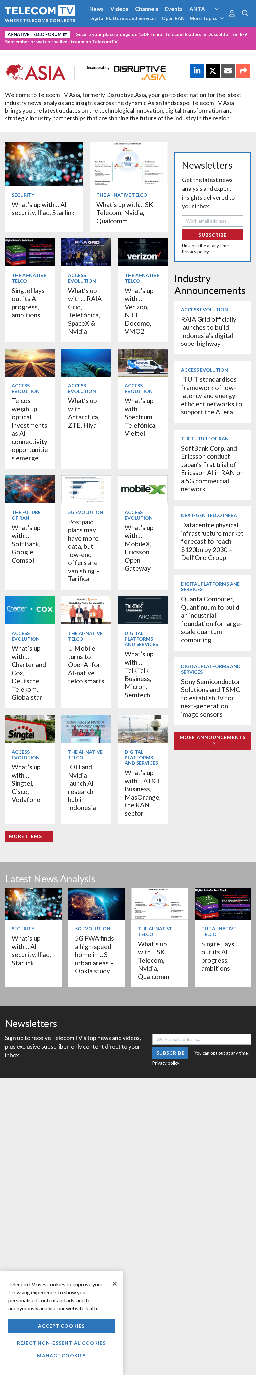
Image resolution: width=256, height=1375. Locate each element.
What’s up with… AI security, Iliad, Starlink (43, 208)
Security (17, 44)
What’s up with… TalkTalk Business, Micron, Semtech (139, 674)
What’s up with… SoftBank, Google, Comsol (26, 544)
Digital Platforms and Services (123, 18)
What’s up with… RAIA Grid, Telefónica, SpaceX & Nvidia (85, 311)
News (96, 8)
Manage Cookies (61, 1355)
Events (174, 8)
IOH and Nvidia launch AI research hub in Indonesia (82, 787)
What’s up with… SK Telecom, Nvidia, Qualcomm (124, 213)
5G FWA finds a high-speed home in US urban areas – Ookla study (94, 954)
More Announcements (213, 737)
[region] (61, 1323)
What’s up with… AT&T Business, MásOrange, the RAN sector (143, 793)
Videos (119, 8)
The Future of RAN (26, 515)
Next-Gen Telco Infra (209, 515)
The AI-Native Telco (121, 195)
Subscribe (212, 235)
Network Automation (80, 33)
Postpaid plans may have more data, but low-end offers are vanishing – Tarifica (84, 550)
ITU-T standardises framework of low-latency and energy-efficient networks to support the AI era (211, 395)
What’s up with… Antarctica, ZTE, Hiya (83, 413)
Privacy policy (195, 251)
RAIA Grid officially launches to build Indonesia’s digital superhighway (208, 331)
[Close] (114, 1283)
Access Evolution (27, 33)
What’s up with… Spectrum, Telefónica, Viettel (141, 417)
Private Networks (209, 33)
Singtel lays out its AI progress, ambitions (28, 303)
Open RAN (173, 18)
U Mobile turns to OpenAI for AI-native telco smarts (86, 664)
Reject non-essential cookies (61, 1343)
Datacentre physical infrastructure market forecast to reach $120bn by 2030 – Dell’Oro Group (212, 541)
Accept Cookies (61, 1326)
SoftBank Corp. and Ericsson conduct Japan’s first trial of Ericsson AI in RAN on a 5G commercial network (212, 468)
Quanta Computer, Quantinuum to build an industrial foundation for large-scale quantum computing (211, 619)
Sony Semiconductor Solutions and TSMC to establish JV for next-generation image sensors (211, 698)
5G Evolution (85, 512)
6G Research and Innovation (147, 33)
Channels (146, 8)
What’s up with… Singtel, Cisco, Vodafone (26, 783)
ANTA (197, 8)
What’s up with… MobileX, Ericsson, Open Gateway (139, 548)
